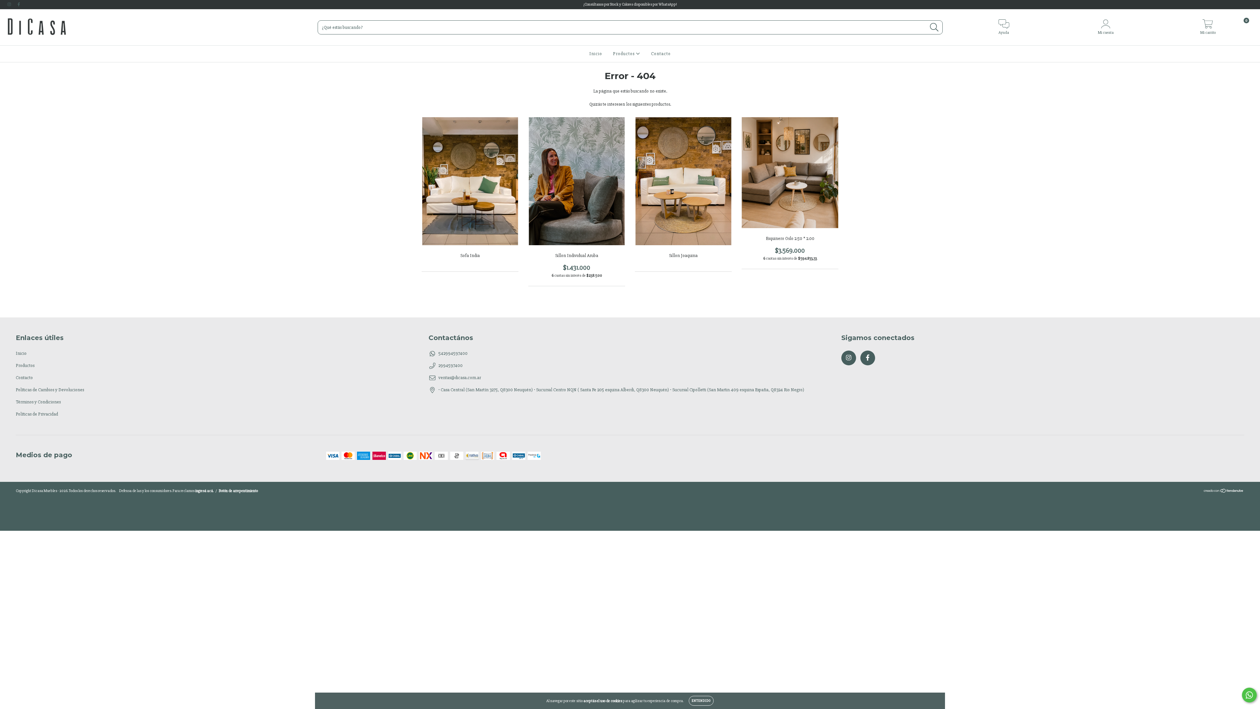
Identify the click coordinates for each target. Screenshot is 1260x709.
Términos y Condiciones (38, 402)
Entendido (701, 701)
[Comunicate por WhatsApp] (1249, 695)
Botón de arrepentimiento (238, 490)
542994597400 (453, 353)
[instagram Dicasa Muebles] (9, 4)
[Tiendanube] (1223, 491)
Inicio (595, 53)
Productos (624, 53)
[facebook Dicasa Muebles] (18, 4)
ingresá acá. (204, 490)
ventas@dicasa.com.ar (459, 377)
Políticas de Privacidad (37, 414)
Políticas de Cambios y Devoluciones (50, 390)
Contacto (661, 53)
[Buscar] (934, 27)
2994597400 (450, 365)
